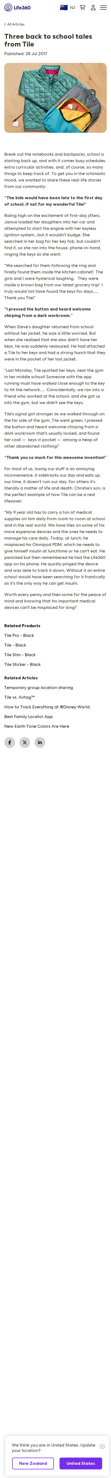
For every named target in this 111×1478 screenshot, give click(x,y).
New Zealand (33, 1463)
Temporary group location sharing (38, 687)
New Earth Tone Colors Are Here (36, 726)
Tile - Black (15, 645)
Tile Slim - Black (20, 655)
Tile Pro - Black (19, 635)
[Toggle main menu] (103, 7)
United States (81, 1463)
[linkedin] (39, 742)
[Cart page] (82, 7)
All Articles (16, 24)
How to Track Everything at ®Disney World (47, 707)
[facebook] (9, 742)
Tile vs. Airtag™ (19, 697)
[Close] (102, 1447)
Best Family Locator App (28, 716)
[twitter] (24, 742)
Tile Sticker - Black (22, 664)
